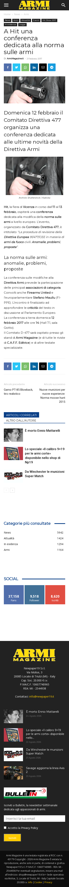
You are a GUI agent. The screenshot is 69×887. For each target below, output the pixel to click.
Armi (26, 14)
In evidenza (10, 24)
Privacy (48, 882)
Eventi (36, 20)
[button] (6, 5)
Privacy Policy (29, 828)
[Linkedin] (34, 67)
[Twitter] (16, 67)
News (17, 14)
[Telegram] (52, 67)
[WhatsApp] (25, 67)
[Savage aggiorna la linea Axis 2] (13, 773)
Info (30, 882)
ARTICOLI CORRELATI (21, 415)
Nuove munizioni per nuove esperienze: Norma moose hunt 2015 (52, 396)
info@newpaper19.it (41, 696)
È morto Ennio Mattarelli (42, 430)
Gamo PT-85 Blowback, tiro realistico (18, 391)
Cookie (38, 882)
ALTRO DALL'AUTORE (21, 420)
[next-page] (12, 490)
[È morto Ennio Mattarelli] (13, 435)
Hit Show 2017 (49, 20)
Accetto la (13, 828)
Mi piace (14, 586)
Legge (22, 24)
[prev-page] (6, 490)
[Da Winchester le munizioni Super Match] (13, 476)
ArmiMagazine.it (15, 58)
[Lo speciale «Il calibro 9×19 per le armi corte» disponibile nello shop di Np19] (13, 453)
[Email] (43, 67)
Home (7, 14)
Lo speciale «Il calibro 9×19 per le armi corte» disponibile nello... (45, 734)
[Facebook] (8, 67)
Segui (34, 586)
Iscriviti (55, 586)
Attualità (25, 20)
